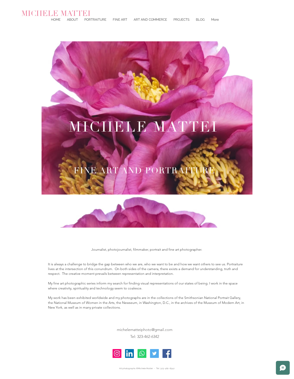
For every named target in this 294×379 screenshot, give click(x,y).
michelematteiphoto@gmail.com (144, 329)
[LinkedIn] (129, 353)
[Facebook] (166, 353)
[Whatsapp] (142, 353)
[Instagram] (117, 353)
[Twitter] (154, 353)
